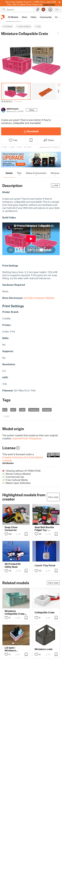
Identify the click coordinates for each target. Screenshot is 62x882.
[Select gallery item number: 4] (18, 522)
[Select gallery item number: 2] (13, 522)
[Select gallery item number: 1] (11, 522)
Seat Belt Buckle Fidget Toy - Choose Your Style (45, 528)
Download (32, 131)
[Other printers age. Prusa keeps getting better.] (31, 159)
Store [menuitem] (24, 17)
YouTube (28, 297)
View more (53, 497)
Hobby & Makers (24, 26)
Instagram (39, 297)
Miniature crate (43, 649)
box (4, 409)
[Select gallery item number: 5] (20, 522)
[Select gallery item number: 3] (16, 522)
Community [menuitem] (46, 17)
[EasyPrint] (38, 9)
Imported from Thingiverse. (27, 438)
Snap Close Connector (11, 528)
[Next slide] (58, 91)
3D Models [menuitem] (13, 17)
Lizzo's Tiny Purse (45, 565)
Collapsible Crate (45, 612)
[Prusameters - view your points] (43, 9)
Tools (39, 26)
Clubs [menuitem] (33, 17)
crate (22, 409)
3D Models (8, 26)
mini (13, 409)
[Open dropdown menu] (58, 33)
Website (50, 297)
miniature (33, 409)
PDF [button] (56, 185)
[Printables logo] (3, 17)
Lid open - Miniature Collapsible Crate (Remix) (15, 649)
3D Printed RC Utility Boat (13, 565)
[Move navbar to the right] (59, 17)
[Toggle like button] (6, 534)
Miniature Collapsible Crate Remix (15, 612)
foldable (47, 409)
